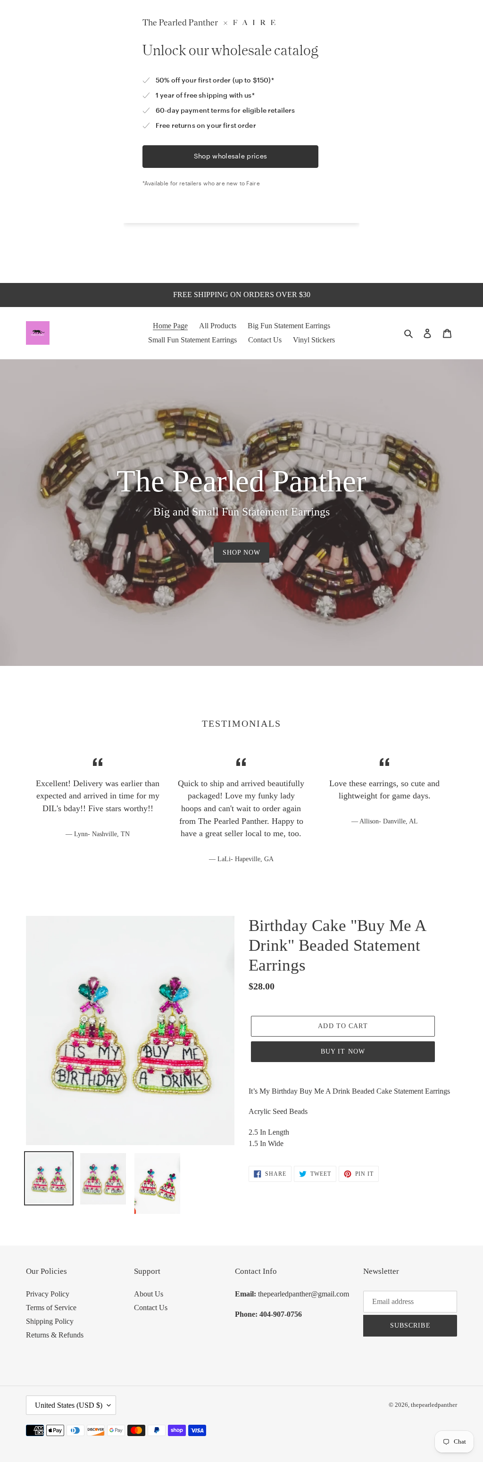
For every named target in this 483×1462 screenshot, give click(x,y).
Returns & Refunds (54, 1335)
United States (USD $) (68, 1405)
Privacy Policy (47, 1294)
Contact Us (150, 1308)
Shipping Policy (50, 1321)
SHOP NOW (242, 552)
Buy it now (343, 1051)
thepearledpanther (434, 1404)
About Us (148, 1294)
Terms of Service (51, 1308)
